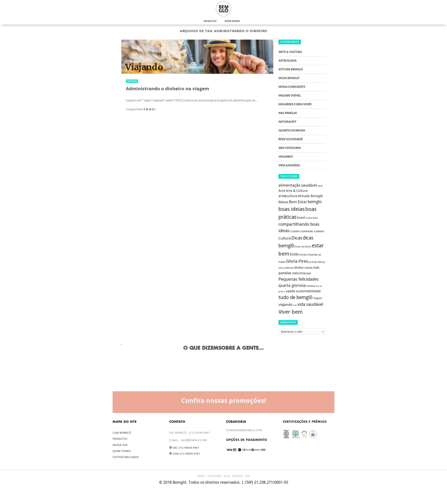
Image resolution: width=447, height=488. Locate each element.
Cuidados (319, 231)
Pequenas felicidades (299, 279)
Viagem (317, 298)
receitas (310, 285)
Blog (227, 476)
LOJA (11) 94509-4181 (186, 453)
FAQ (247, 476)
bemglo (315, 201)
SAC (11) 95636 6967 (185, 447)
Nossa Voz (210, 21)
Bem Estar (298, 201)
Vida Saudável (289, 165)
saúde (290, 291)
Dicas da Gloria (303, 246)
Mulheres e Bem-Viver (295, 104)
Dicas (296, 238)
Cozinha (294, 231)
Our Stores (214, 476)
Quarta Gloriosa (292, 130)
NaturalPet (287, 121)
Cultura (285, 238)
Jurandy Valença (317, 261)
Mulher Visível (290, 95)
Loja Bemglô (122, 432)
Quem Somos (232, 21)
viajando (285, 304)
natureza (299, 273)
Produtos (120, 438)
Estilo (294, 254)
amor (320, 185)
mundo (309, 267)
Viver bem (291, 311)
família (303, 254)
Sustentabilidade (126, 457)
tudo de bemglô (296, 297)
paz (308, 273)
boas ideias (292, 208)
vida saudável (310, 304)
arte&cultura (288, 196)
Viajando (132, 81)
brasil (301, 217)
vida (295, 305)
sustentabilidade (308, 291)
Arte (282, 190)
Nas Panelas (288, 113)
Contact (237, 476)
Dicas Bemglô (289, 78)
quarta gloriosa (292, 285)
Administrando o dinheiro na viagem (167, 89)
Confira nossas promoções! (223, 400)
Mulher (299, 267)
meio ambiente (286, 267)
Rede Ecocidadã (291, 139)
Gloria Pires (297, 261)
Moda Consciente (292, 87)
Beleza (283, 202)
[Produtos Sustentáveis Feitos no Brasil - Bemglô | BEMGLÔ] (223, 8)
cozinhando (306, 231)
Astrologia (287, 60)
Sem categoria (290, 148)
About (201, 476)
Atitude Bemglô (291, 69)
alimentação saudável (298, 185)
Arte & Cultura (290, 52)
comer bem (312, 217)
